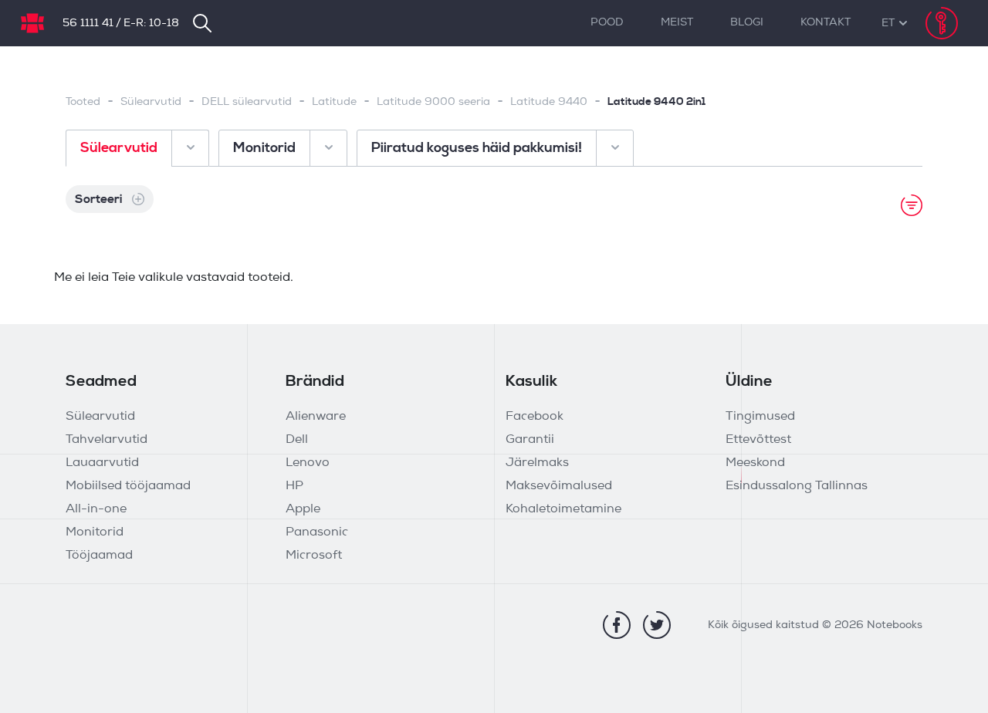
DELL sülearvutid (246, 102)
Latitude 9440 (548, 102)
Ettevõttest (758, 440)
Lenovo (308, 463)
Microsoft (314, 555)
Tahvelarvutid (106, 440)
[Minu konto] (941, 23)
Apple (303, 509)
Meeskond (755, 463)
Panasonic (317, 532)
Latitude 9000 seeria (433, 102)
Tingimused (760, 417)
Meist (677, 23)
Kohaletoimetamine (563, 509)
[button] (888, 23)
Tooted (83, 102)
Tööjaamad (99, 555)
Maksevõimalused (559, 486)
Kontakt (825, 23)
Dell (297, 440)
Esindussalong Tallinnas (797, 486)
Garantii (530, 440)
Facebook (534, 417)
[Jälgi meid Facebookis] (617, 625)
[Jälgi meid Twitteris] (657, 625)
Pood (607, 23)
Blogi (746, 23)
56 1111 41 (88, 23)
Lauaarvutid (102, 463)
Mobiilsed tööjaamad (128, 486)
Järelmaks (537, 463)
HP (294, 486)
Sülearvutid (150, 102)
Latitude (334, 102)
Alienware (316, 417)
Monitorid (95, 532)
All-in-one (96, 509)
